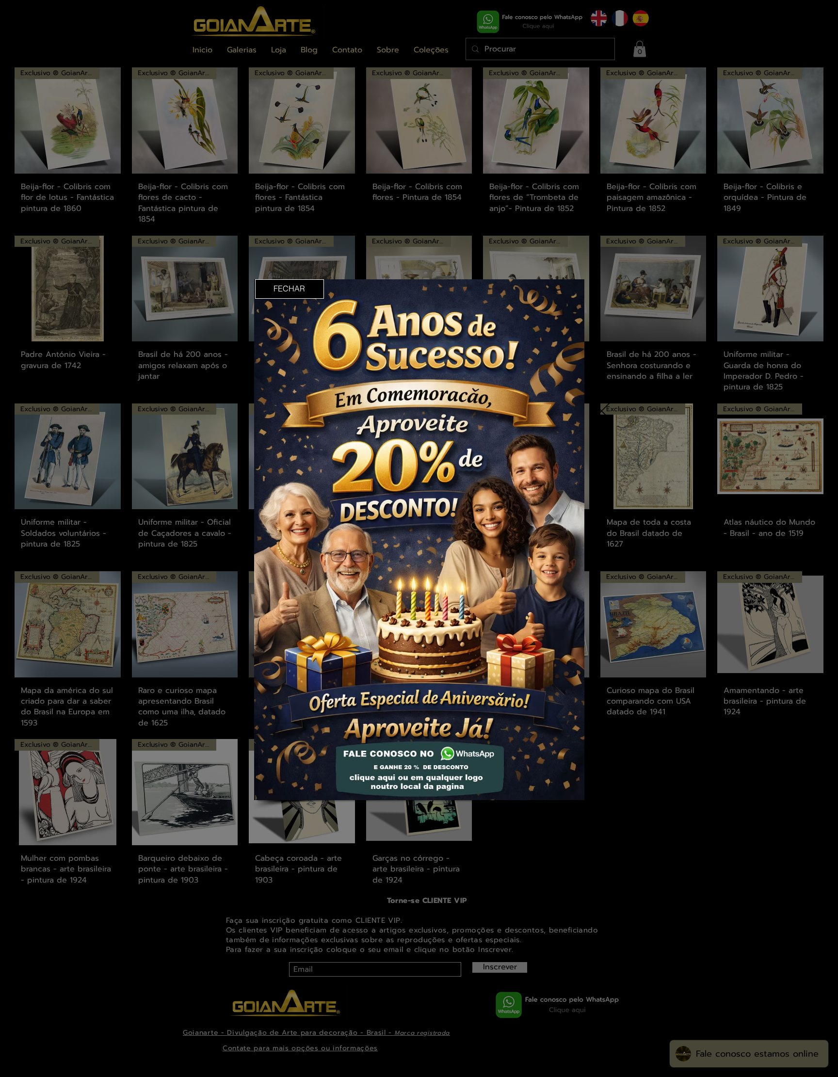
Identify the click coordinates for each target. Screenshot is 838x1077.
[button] (289, 289)
